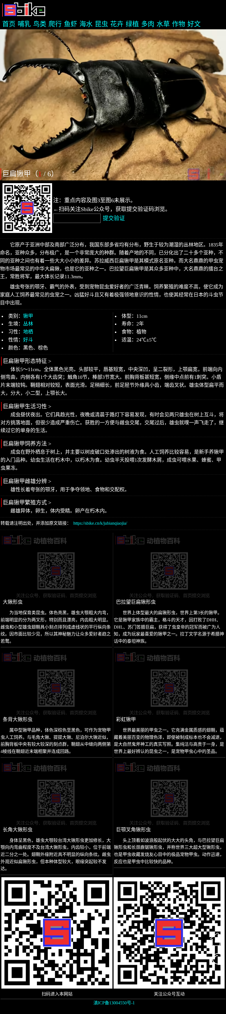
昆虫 (101, 24)
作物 (178, 24)
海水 (86, 24)
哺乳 (24, 24)
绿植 (132, 24)
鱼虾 (70, 24)
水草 (163, 24)
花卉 (116, 24)
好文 (194, 24)
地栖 (28, 332)
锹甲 (28, 316)
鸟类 (39, 24)
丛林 (28, 324)
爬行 (55, 24)
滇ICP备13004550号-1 (114, 1002)
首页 (8, 24)
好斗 (28, 340)
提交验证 (114, 218)
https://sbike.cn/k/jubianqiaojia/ (100, 523)
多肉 (147, 24)
